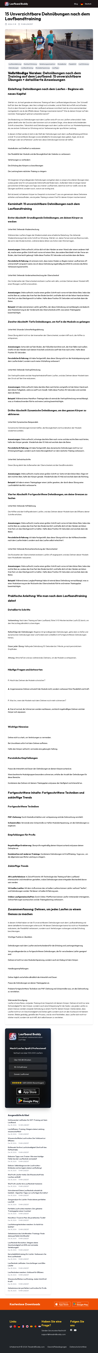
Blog (76, 4)
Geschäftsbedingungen (57, 1347)
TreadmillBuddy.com (36, 1347)
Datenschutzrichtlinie (78, 1347)
